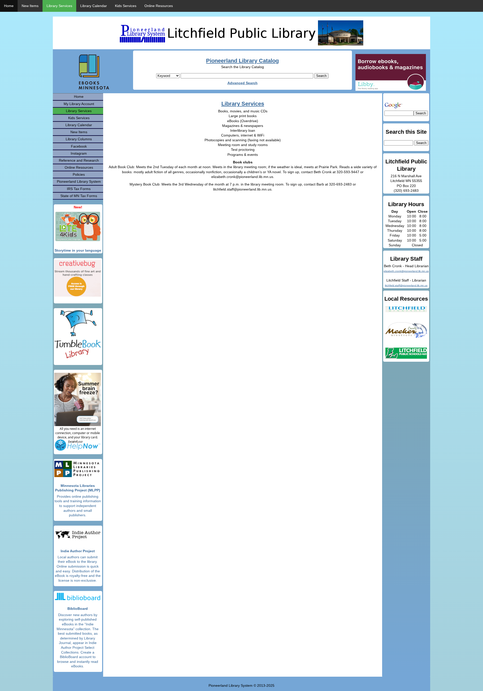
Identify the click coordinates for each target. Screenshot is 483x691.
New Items (30, 6)
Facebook (79, 146)
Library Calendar (93, 6)
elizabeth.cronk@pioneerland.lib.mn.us (406, 271)
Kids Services (125, 6)
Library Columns (79, 139)
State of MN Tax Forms (78, 196)
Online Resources (158, 6)
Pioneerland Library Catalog (242, 61)
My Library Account (79, 104)
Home (9, 6)
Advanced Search (242, 83)
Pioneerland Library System (79, 181)
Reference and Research (79, 160)
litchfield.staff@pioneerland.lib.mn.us (406, 285)
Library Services (59, 6)
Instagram (79, 153)
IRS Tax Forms (79, 189)
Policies (79, 174)
